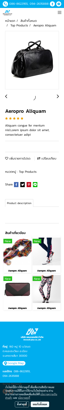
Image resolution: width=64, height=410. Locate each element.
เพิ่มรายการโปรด (19, 158)
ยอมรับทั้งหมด (40, 404)
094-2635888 (39, 3)
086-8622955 (18, 3)
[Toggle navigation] (59, 12)
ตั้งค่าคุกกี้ (22, 404)
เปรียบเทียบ (48, 158)
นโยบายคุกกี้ (24, 397)
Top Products (28, 171)
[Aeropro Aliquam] (32, 60)
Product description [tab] (19, 203)
